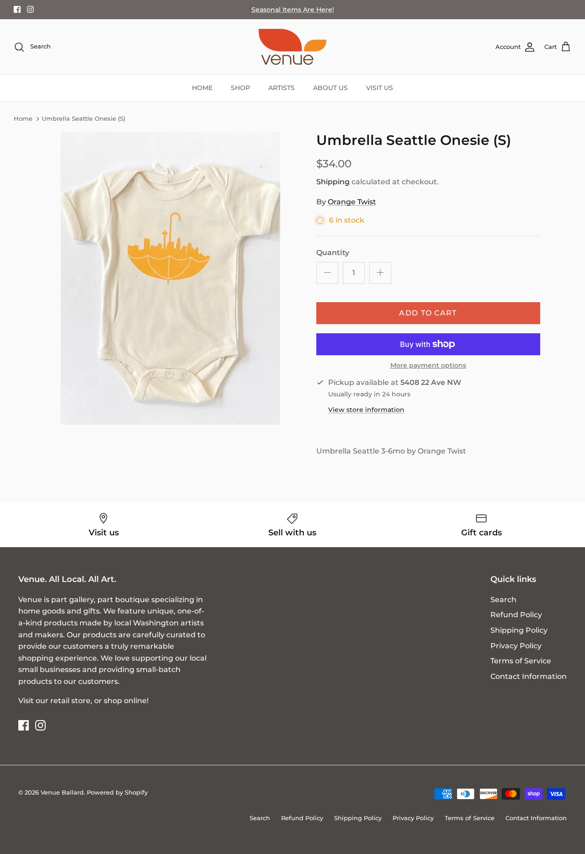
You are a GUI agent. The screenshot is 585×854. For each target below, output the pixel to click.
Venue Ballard (62, 792)
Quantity (332, 252)
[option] (170, 278)
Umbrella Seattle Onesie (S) (83, 119)
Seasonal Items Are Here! (292, 9)
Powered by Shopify (117, 792)
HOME (202, 88)
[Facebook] (17, 9)
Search (503, 599)
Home (23, 119)
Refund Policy (516, 614)
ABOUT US (330, 88)
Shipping (333, 181)
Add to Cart (428, 313)
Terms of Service (520, 661)
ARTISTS (281, 88)
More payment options (428, 365)
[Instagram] (30, 9)
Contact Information (528, 676)
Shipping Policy (519, 630)
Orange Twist (352, 201)
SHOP (240, 88)
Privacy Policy (516, 645)
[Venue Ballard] (292, 47)
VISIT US (379, 88)
